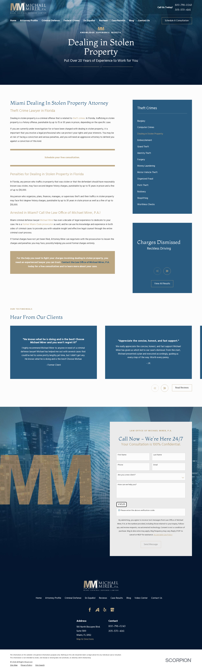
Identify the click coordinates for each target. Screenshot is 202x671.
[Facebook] (90, 610)
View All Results (162, 283)
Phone (120, 465)
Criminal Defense (73, 598)
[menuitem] (162, 121)
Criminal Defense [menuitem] (51, 20)
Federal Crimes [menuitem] (72, 20)
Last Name (157, 455)
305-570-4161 (183, 10)
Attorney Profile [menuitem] (29, 20)
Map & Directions (85, 639)
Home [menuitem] (13, 20)
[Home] (28, 7)
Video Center (141, 598)
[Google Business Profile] (112, 610)
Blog (128, 598)
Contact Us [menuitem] (144, 20)
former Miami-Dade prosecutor (38, 224)
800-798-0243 (183, 5)
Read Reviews (182, 388)
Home (39, 598)
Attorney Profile (53, 598)
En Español (90, 598)
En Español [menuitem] (89, 20)
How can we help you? (127, 485)
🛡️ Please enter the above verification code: (136, 510)
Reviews (103, 598)
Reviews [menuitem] (103, 20)
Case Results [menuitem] (118, 20)
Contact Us (156, 598)
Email (155, 465)
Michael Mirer (46, 220)
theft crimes (79, 118)
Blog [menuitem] (131, 20)
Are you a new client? (127, 475)
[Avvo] (97, 610)
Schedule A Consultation (177, 20)
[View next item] (167, 271)
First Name (122, 455)
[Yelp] (105, 610)
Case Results (117, 598)
